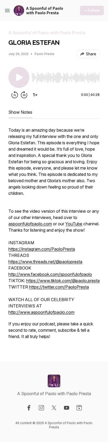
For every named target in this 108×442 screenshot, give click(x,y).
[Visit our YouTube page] (66, 407)
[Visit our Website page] (79, 407)
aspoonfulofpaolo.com (30, 223)
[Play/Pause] (18, 77)
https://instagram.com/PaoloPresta (41, 249)
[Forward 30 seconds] (24, 94)
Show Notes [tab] (20, 112)
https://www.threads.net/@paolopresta (45, 261)
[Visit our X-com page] (54, 407)
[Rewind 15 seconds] (14, 94)
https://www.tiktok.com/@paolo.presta (63, 280)
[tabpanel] (54, 236)
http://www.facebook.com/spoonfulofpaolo (50, 274)
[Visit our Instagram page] (41, 407)
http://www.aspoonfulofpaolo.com (41, 312)
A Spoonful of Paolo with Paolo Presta (44, 10)
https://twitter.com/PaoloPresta (59, 287)
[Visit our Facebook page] (28, 407)
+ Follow (92, 10)
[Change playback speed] (35, 94)
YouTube (73, 223)
